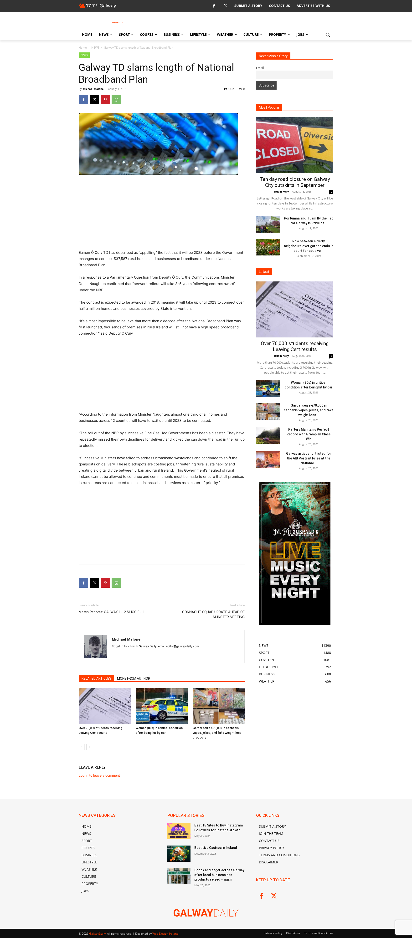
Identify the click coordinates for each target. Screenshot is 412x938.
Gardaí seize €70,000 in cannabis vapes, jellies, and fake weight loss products (217, 732)
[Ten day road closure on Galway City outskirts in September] (294, 145)
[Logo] (117, 23)
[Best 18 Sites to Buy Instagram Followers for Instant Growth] (179, 831)
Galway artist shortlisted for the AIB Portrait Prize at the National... (308, 458)
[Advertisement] (162, 214)
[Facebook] (213, 6)
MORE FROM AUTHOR (133, 678)
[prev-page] (82, 747)
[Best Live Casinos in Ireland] (179, 854)
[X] (225, 6)
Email (260, 68)
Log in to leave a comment (99, 775)
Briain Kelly (281, 191)
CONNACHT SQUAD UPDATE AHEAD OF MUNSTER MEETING (213, 614)
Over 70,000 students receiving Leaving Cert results (295, 346)
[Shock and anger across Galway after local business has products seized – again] (179, 876)
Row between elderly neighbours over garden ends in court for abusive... (308, 246)
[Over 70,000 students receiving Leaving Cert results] (105, 706)
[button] (327, 34)
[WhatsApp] (116, 99)
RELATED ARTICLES (96, 678)
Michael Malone (93, 89)
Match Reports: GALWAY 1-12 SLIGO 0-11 (112, 612)
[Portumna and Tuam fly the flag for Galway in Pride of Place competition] (268, 224)
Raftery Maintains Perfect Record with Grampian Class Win (309, 434)
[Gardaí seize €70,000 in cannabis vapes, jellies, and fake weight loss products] (219, 706)
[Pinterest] (105, 99)
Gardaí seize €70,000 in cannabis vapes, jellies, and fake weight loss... (308, 410)
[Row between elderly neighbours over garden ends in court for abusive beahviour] (268, 247)
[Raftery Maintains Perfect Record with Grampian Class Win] (268, 435)
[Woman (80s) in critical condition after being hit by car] (162, 706)
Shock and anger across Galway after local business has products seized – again (219, 874)
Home (83, 48)
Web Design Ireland (165, 934)
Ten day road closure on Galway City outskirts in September (295, 182)
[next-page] (89, 747)
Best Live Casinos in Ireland (215, 848)
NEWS (95, 48)
